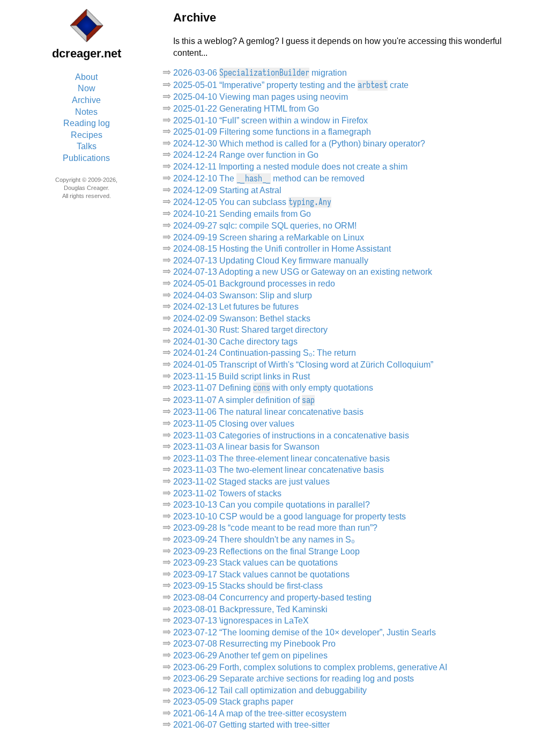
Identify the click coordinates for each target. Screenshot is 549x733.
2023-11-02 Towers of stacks (227, 493)
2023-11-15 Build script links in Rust (241, 376)
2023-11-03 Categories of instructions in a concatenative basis (291, 435)
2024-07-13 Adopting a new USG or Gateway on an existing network (302, 271)
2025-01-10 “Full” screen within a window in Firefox (270, 120)
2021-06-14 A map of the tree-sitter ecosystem (259, 713)
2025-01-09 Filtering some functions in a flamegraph (272, 131)
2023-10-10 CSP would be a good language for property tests (289, 516)
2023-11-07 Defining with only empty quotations (273, 387)
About (86, 77)
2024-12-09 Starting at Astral (227, 190)
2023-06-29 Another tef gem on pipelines (250, 655)
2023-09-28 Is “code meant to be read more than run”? (275, 527)
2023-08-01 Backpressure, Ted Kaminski (250, 609)
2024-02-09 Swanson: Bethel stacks (241, 318)
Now (86, 88)
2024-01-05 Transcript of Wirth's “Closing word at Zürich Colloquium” (303, 364)
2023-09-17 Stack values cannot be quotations (261, 574)
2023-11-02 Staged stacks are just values (251, 481)
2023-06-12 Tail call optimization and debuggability (270, 690)
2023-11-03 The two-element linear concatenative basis (278, 469)
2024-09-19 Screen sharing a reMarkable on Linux (268, 237)
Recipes (86, 135)
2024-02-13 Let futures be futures (236, 306)
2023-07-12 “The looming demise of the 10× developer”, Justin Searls (304, 632)
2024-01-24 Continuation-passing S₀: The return (264, 352)
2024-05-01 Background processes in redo (254, 283)
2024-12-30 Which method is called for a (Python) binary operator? (299, 143)
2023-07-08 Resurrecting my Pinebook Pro (254, 643)
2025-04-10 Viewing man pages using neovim (260, 96)
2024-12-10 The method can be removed (269, 178)
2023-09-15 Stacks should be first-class (248, 585)
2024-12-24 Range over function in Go (245, 154)
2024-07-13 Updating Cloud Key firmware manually (270, 260)
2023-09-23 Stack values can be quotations (255, 562)
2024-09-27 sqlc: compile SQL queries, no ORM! (265, 225)
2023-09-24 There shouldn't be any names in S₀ (264, 539)
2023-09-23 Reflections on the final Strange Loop (266, 551)
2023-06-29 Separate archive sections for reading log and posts (293, 678)
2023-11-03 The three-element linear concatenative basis (281, 458)
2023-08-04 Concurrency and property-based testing (272, 597)
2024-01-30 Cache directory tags (235, 341)
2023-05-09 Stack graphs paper (233, 701)
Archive (86, 100)
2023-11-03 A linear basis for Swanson (246, 446)
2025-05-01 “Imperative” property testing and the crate (291, 85)
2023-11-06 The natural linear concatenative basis (268, 411)
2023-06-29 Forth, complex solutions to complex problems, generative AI (310, 667)
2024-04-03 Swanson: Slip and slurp (242, 295)
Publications (86, 158)
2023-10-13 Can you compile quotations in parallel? (271, 504)
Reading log (86, 123)
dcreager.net (86, 53)
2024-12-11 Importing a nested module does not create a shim (290, 166)
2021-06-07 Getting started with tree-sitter (251, 724)
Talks (87, 146)
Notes (86, 111)
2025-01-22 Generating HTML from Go (246, 108)
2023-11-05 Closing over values (233, 423)
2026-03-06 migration (260, 72)
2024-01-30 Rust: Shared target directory (250, 329)
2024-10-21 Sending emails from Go (242, 213)
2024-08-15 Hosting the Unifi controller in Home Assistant (282, 248)
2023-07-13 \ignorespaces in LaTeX (241, 620)
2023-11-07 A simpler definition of (244, 400)
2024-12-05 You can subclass (252, 202)
